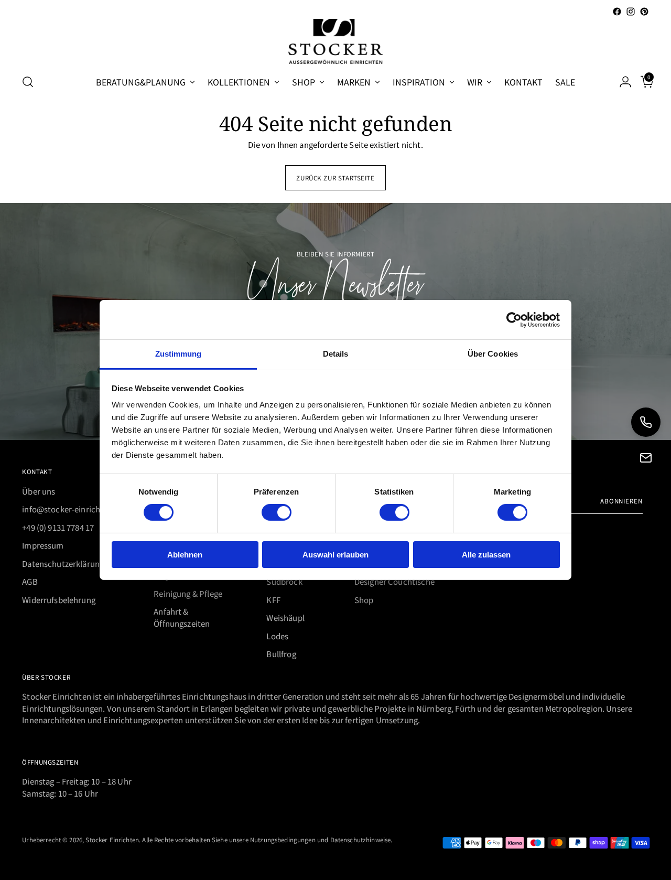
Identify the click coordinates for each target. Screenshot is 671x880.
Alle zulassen (486, 554)
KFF (273, 599)
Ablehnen (184, 554)
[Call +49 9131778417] (646, 422)
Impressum (42, 545)
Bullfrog (281, 653)
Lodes (277, 635)
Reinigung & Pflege (188, 593)
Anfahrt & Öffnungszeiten (182, 617)
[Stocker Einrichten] (335, 41)
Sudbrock (284, 581)
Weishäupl (285, 617)
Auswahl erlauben (335, 554)
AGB (29, 581)
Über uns (38, 491)
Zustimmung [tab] (178, 353)
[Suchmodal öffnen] (27, 81)
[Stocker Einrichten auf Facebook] (617, 11)
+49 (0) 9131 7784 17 (58, 527)
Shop (364, 599)
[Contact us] (646, 458)
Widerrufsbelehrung (58, 599)
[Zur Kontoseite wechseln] (621, 81)
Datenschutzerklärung (63, 563)
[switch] (276, 512)
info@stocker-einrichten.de (73, 508)
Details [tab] (336, 353)
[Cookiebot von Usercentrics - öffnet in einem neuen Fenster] (514, 319)
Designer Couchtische (394, 581)
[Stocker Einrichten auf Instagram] (630, 11)
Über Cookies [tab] (493, 353)
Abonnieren (621, 500)
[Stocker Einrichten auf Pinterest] (644, 11)
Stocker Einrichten (112, 839)
